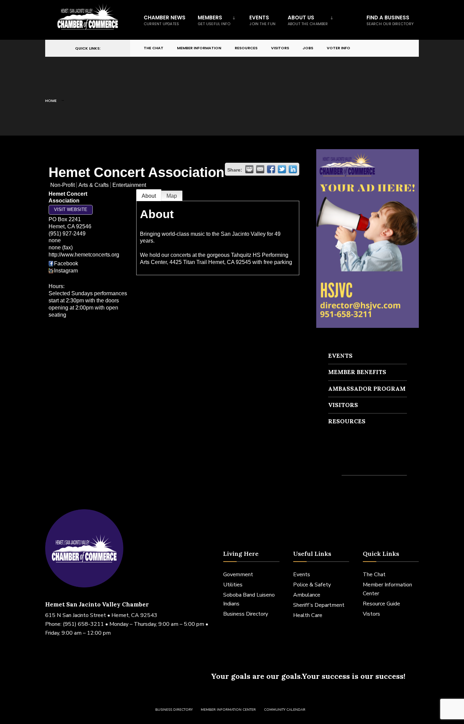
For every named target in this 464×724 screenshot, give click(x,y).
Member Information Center (228, 709)
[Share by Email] (260, 169)
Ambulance (306, 595)
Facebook (66, 263)
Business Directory (245, 614)
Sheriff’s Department (318, 605)
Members (214, 20)
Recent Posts (348, 463)
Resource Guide (381, 603)
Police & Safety (312, 584)
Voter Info (338, 48)
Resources (246, 48)
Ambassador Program (367, 388)
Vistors (371, 614)
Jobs (308, 48)
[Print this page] (249, 169)
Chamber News (164, 20)
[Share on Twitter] (282, 169)
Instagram (66, 270)
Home (51, 100)
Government (238, 574)
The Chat (153, 48)
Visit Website (70, 209)
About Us (308, 20)
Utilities (233, 584)
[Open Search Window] (402, 48)
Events (262, 20)
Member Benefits (357, 372)
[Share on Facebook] (271, 169)
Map (171, 196)
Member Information (199, 48)
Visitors (280, 48)
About (149, 196)
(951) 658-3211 (83, 624)
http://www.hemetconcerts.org (84, 255)
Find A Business (390, 20)
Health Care (307, 615)
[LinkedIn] (390, 48)
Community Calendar (284, 709)
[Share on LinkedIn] (293, 169)
